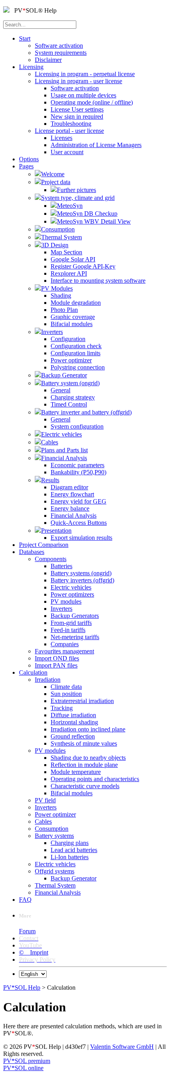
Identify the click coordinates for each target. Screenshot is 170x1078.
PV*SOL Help (21, 987)
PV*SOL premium (26, 1060)
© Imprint (33, 952)
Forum (27, 931)
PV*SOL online (23, 1068)
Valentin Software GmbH (122, 1046)
